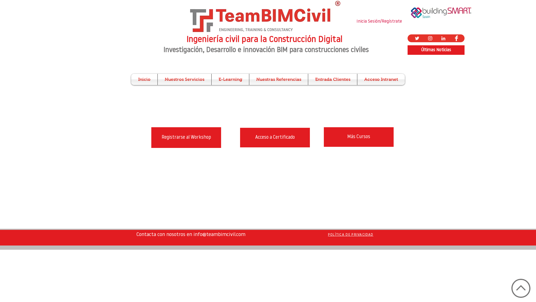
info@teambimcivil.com (219, 234)
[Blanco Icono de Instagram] (430, 38)
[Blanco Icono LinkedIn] (443, 38)
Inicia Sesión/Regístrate (379, 21)
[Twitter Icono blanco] (417, 38)
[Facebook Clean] (456, 38)
